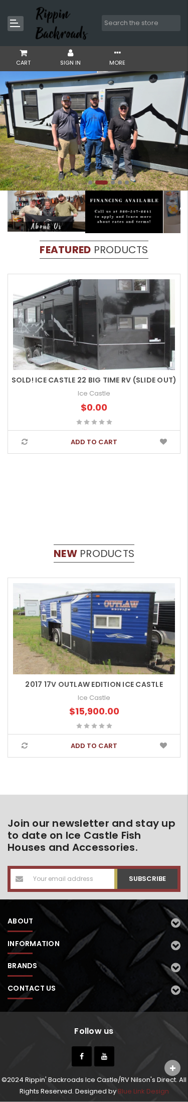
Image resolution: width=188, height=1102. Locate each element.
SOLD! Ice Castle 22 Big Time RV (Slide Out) (94, 380)
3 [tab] (113, 182)
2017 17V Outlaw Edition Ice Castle (94, 684)
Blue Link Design (143, 1091)
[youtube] (104, 1056)
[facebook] (82, 1056)
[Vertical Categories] (16, 23)
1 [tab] (90, 182)
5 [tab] (127, 182)
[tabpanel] (94, 131)
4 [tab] (120, 182)
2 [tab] (101, 182)
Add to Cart (94, 442)
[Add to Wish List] (163, 442)
